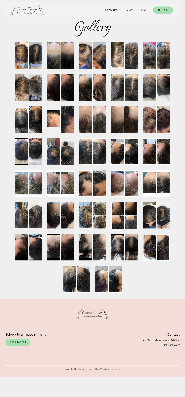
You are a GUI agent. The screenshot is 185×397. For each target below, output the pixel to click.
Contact (163, 10)
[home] (27, 10)
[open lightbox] (28, 55)
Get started (18, 342)
